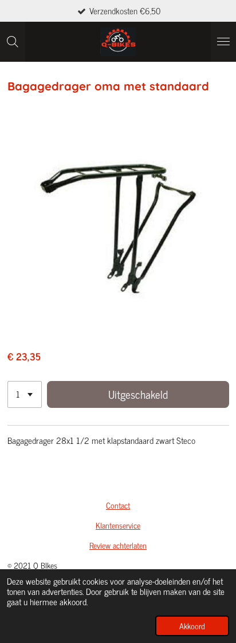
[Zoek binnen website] (12, 42)
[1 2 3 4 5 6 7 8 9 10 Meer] (24, 394)
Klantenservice (118, 524)
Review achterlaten (118, 544)
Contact (118, 504)
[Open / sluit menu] (223, 42)
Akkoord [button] (192, 626)
